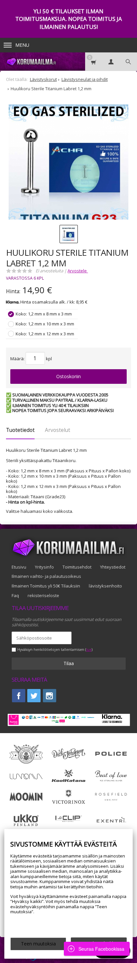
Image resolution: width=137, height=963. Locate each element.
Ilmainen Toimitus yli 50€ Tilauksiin (46, 586)
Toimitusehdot (77, 567)
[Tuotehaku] (128, 61)
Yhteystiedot (112, 567)
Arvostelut (57, 430)
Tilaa (69, 663)
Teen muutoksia (38, 943)
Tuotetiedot (20, 430)
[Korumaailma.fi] (31, 61)
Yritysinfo (44, 567)
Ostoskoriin (68, 376)
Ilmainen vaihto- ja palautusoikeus (46, 576)
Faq (15, 595)
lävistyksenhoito (105, 586)
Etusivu (19, 567)
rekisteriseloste (43, 595)
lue (88, 650)
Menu (22, 45)
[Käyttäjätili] (111, 61)
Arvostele (78, 271)
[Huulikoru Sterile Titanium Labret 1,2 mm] (68, 164)
